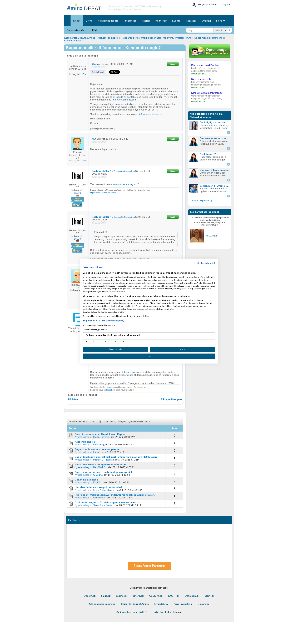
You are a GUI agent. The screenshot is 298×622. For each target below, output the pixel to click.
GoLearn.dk (155, 595)
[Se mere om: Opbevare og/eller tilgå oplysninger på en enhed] (211, 335)
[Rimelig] (96, 67)
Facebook (129, 372)
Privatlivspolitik (182, 603)
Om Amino (203, 603)
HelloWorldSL (100, 467)
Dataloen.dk (192, 595)
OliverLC (97, 475)
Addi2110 (209, 236)
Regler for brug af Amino (135, 603)
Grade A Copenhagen (103, 490)
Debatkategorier (76, 30)
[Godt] (101, 67)
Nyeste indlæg (82, 437)
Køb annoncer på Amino (102, 603)
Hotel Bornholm (161, 611)
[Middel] (99, 67)
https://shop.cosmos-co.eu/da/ (103, 193)
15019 (77, 192)
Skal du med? (208, 154)
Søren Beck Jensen (103, 505)
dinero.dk (138, 595)
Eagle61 (97, 482)
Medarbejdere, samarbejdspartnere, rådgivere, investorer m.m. (157, 37)
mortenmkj (98, 444)
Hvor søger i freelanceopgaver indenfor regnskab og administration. (115, 494)
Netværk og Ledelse (109, 37)
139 (84, 74)
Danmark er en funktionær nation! (215, 138)
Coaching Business (86, 479)
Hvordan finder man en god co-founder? (98, 487)
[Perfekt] (104, 67)
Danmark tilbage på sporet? (215, 170)
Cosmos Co (119, 171)
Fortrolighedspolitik (205, 262)
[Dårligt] (93, 67)
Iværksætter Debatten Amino (79, 37)
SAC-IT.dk (173, 595)
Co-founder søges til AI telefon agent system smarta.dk (107, 502)
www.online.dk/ (124, 184)
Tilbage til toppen (171, 399)
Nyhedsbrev (161, 603)
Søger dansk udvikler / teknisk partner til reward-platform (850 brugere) (116, 457)
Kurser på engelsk (85, 441)
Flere (219, 20)
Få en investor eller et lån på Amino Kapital (100, 434)
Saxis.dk (106, 595)
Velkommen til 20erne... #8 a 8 (215, 185)
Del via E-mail (97, 72)
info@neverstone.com (125, 99)
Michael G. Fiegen (102, 459)
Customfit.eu (129, 171)
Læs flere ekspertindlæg (201, 200)
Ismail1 (97, 452)
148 (84, 160)
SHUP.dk (209, 595)
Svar (172, 64)
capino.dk (121, 595)
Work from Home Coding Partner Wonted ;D (100, 464)
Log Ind (226, 4)
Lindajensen (99, 497)
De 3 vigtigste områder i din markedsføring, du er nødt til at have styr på (215, 122)
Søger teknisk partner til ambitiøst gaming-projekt (104, 472)
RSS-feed (73, 399)
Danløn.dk (90, 595)
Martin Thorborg (101, 437)
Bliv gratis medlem (207, 4)
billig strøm (110, 390)
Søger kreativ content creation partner (97, 449)
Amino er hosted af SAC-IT (131, 611)
